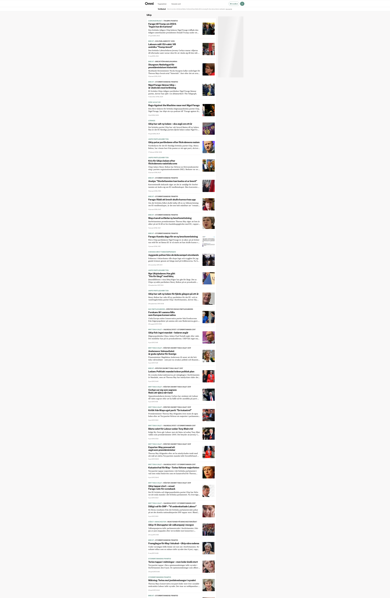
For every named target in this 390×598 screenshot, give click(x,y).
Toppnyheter (162, 4)
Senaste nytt (176, 4)
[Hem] (149, 3)
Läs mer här (229, 9)
